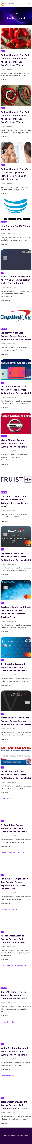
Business (4, 222)
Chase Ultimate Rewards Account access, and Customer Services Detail (14, 995)
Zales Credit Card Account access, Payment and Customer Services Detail (14, 1105)
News (2, 51)
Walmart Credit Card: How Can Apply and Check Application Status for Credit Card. (16, 280)
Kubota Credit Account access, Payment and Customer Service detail (13, 939)
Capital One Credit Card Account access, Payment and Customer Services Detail (16, 557)
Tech (2, 272)
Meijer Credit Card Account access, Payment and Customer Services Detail (14, 1051)
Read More (5, 80)
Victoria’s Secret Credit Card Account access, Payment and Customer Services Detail (16, 721)
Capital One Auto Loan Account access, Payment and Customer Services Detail (16, 336)
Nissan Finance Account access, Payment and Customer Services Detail (14, 443)
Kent (3, 69)
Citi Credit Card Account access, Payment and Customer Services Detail (14, 667)
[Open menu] (29, 3)
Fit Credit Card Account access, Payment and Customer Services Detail (14, 828)
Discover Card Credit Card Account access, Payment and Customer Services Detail (16, 390)
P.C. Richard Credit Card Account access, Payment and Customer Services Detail (16, 775)
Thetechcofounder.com (19, 1136)
